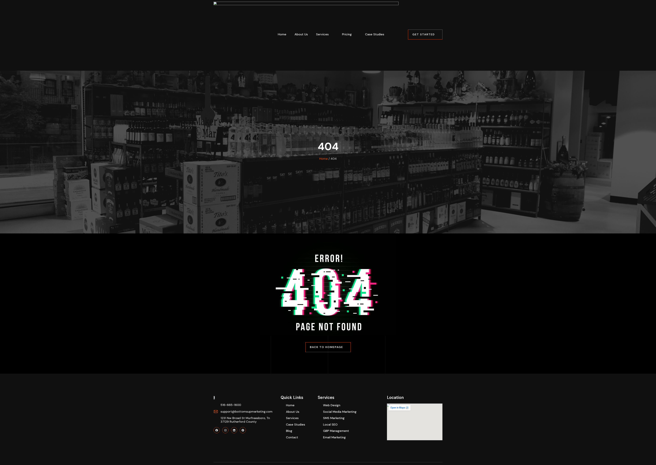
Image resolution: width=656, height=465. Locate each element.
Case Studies (374, 34)
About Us (301, 34)
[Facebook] (217, 430)
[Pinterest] (243, 430)
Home (282, 34)
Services (322, 34)
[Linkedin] (234, 430)
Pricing (347, 34)
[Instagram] (225, 430)
